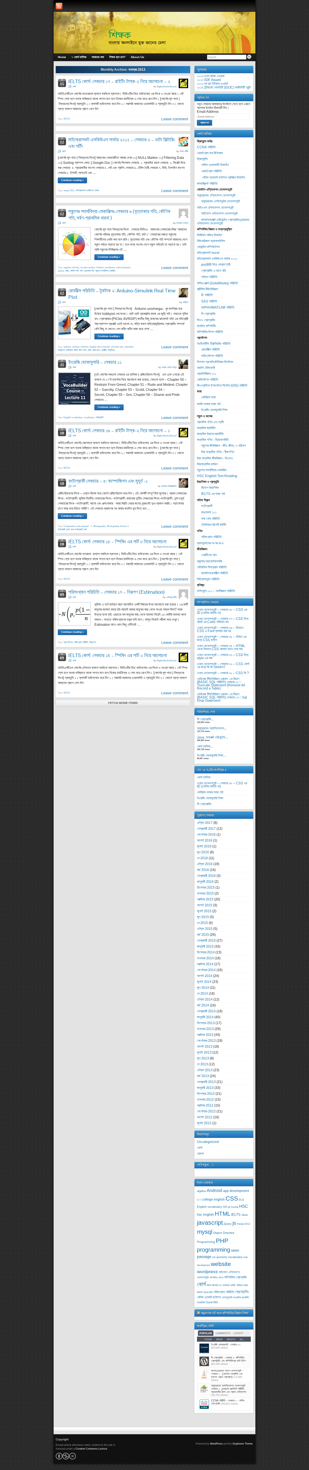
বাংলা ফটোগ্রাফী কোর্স (79, 529)
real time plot (117, 346)
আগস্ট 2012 (204, 1117)
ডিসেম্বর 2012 (206, 1093)
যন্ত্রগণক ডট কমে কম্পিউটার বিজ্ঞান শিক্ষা (224, 1312)
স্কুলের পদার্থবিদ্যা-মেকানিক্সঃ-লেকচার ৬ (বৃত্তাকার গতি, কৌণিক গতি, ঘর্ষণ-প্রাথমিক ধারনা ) (119, 214)
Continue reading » (72, 180)
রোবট (89, 350)
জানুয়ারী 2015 (205, 946)
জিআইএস (216, 1285)
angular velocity (71, 267)
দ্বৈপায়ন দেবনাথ (182, 223)
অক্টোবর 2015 (205, 899)
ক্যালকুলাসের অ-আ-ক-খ (210, 543)
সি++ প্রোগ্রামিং (206, 320)
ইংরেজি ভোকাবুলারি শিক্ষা (214, 410)
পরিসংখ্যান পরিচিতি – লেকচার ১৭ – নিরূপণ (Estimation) (116, 592)
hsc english (205, 1214)
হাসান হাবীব (184, 151)
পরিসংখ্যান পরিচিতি (81, 642)
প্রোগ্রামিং (242, 1291)
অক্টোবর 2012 (205, 1105)
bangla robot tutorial (100, 346)
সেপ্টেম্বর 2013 (206, 1040)
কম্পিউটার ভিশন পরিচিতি (210, 332)
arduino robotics (80, 346)
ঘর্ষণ (81, 270)
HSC (243, 1206)
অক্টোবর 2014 (205, 964)
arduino (67, 346)
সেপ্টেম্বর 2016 (206, 834)
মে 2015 (202, 923)
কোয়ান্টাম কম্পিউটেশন (208, 247)
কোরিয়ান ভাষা (208, 397)
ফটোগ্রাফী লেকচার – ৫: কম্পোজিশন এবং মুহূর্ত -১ (108, 481)
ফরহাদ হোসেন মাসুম (169, 367)
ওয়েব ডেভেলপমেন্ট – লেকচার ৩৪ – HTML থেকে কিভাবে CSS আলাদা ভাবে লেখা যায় (221, 647)
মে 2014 (202, 993)
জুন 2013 (203, 1058)
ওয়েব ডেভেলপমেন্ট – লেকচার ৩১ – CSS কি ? (223, 673)
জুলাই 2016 (204, 846)
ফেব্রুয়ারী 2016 (206, 875)
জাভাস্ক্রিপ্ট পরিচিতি (207, 183)
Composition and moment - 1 (77, 526)
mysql (204, 1231)
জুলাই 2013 (204, 1052)
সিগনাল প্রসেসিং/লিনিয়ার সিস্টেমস (215, 362)
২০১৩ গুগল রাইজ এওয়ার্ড (210, 76)
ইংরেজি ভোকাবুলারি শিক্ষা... (211, 755)
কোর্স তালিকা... (205, 746)
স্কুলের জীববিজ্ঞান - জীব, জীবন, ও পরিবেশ (223, 445)
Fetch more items (123, 703)
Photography (99, 526)
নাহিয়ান (185, 302)
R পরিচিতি (207, 295)
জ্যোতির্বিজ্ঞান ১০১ (206, 373)
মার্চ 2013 (203, 1076)
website (221, 1264)
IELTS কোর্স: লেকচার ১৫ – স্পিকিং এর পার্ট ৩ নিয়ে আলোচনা (117, 541)
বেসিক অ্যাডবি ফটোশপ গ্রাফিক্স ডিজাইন (223, 177)
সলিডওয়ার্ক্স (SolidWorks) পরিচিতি (217, 283)
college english (213, 1199)
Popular (205, 1333)
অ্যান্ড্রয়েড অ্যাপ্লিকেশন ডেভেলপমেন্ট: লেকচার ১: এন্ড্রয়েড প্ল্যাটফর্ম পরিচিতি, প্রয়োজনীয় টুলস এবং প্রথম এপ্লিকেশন (228, 1388)
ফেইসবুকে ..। (205, 1164)
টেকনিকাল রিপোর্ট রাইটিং (213, 524)
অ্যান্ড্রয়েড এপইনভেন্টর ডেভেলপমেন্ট (220, 201)
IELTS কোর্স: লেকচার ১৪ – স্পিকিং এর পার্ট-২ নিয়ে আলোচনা (117, 655)
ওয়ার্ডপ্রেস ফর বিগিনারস (210, 153)
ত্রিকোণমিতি (208, 1292)
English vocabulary (72, 417)
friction (100, 267)
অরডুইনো (61, 350)
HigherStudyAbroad (167, 86)
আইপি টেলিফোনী (206, 368)
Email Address (208, 111)
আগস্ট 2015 (204, 905)
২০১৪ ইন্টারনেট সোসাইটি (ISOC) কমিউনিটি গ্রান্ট (224, 87)
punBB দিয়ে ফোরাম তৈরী (215, 264)
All (242, 1339)
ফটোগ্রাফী (207, 506)
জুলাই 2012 (204, 1123)
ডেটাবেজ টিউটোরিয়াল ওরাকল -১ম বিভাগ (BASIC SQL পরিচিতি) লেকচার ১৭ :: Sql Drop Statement (222, 697)
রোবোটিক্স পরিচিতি (210, 349)
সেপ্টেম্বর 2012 (206, 1111)
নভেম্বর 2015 (205, 893)
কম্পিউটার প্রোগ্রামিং (235, 1277)
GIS (225, 1206)
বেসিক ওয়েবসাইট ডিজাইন (215, 165)
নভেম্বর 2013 (205, 1029)
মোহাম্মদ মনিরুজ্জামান (169, 486)
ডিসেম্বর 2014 (206, 952)
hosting (234, 1207)
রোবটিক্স (104, 350)
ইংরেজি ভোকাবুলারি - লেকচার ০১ (225, 1344)
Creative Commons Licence (91, 1448)
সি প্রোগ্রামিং (208, 313)
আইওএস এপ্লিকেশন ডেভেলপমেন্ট (215, 207)
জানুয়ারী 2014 (205, 1017)
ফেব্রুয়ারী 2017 (206, 828)
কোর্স (74, 86)
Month (231, 1339)
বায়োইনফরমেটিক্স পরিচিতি (214, 573)
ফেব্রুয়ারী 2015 (206, 940)
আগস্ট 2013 (204, 1046)
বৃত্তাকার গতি (89, 270)
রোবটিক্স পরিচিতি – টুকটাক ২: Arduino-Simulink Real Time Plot (122, 293)
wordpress (207, 1271)
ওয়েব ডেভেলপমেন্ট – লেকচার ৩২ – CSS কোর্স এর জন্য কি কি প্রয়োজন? (223, 665)
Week (219, 1339)
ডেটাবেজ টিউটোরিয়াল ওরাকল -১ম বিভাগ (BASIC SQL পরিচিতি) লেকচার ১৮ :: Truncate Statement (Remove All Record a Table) (221, 683)
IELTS (66, 118)
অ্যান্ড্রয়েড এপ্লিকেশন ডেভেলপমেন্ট (216, 195)
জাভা (209, 1285)
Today (208, 1339)
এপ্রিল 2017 (205, 822)
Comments (222, 1333)
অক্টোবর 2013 (205, 1035)
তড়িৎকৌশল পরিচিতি (212, 356)
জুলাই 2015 (204, 911)
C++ (199, 1199)
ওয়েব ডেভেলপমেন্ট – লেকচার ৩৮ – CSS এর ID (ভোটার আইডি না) (222, 611)
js (234, 1223)
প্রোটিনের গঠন (209, 555)
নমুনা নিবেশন (68, 642)
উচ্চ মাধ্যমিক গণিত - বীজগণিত (217, 452)
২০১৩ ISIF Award (209, 80)
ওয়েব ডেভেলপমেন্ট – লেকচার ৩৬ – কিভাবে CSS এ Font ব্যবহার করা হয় (220, 629)
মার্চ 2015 (203, 934)
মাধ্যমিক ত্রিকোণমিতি (207, 1302)
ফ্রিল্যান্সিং (202, 159)
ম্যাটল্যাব (69, 350)
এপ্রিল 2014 (205, 999)
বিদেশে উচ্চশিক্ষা (210, 487)
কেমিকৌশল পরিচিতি (207, 379)
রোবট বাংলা (96, 350)
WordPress (216, 1443)
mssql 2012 (69, 190)
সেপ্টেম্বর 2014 (206, 970)
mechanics (110, 267)
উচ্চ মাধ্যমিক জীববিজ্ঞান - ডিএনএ (215, 458)
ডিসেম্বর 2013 (206, 1023)
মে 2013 (202, 1064)
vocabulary (88, 417)
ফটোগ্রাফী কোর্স (64, 529)
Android (214, 1190)
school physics (123, 267)
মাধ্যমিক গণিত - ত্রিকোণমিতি (213, 439)
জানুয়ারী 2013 (205, 1088)
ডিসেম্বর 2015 (206, 887)
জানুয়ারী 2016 (205, 881)
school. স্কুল (63, 270)
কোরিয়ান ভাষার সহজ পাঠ (210, 792)
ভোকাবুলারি (99, 417)
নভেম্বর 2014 (205, 958)
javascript (210, 1222)
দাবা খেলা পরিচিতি (210, 518)
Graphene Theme (242, 1443)
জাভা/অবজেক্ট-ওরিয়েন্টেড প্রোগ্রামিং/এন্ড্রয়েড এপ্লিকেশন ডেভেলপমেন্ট (223, 221)
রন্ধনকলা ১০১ (209, 512)
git (229, 1207)
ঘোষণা (200, 1153)
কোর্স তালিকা (203, 777)
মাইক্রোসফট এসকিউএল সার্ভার (87, 190)
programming (213, 1249)
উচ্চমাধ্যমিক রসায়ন (207, 464)
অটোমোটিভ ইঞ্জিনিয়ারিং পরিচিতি (213, 343)
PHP (222, 1240)
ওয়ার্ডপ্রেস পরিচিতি (211, 171)
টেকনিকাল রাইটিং (229, 1285)
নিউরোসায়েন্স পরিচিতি (208, 579)
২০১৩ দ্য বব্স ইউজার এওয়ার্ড (212, 83)
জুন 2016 (203, 852)
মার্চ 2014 (203, 1005)
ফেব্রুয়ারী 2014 (206, 1011)
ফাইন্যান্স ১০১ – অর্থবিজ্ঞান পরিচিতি (216, 591)
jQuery (228, 1223)
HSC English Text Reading (217, 476)
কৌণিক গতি (74, 270)
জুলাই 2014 (204, 982)
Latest (238, 1333)
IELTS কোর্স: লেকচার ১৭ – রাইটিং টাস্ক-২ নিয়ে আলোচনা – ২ (119, 81)
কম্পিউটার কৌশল (216, 1277)
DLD (241, 1199)
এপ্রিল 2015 (205, 929)
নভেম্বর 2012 (205, 1099)
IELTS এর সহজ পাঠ (213, 494)
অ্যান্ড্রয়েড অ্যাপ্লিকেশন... (212, 728)
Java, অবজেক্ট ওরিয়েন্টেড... (212, 737)
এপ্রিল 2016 (205, 864)
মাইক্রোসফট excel (208, 252)
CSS (232, 1198)
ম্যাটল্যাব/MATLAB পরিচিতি (217, 307)
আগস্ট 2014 (204, 976)
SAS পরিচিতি (209, 301)
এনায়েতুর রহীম (171, 597)
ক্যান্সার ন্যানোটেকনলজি (209, 561)
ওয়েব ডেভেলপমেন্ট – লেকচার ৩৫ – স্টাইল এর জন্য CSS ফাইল (221, 638)
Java (244, 1214)
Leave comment (174, 119)
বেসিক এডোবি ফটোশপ (209, 1297)
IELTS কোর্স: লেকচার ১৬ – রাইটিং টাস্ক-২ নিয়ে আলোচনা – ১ (119, 430)
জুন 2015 (203, 917)
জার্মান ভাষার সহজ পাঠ (209, 404)
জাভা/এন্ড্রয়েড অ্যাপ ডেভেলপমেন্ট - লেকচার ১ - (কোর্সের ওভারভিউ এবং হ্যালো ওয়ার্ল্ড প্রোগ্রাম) (227, 1374)
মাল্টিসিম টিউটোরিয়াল (207, 289)
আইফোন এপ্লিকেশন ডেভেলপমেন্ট (219, 213)
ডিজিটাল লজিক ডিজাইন (209, 235)
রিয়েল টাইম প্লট (80, 350)
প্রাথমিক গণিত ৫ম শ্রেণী (210, 422)
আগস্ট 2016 (204, 840)
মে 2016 (202, 858)
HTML (222, 1214)
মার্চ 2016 (203, 870)
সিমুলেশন (92, 642)
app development (236, 1191)
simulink (129, 346)
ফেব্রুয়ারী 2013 (206, 1082)
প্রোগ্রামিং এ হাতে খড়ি (213, 270)
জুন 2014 (203, 987)
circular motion (87, 267)
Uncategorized (208, 1142)
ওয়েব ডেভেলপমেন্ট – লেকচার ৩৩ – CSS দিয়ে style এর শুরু (222, 656)
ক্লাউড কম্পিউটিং (206, 326)
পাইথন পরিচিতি (209, 277)
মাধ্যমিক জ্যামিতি (206, 428)
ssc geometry (219, 1257)
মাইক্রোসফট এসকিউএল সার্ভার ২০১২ (217, 258)
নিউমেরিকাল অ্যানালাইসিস (211, 241)
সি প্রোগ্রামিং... (205, 719)
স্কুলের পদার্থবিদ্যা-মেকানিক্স (105, 270)
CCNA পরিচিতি (206, 147)
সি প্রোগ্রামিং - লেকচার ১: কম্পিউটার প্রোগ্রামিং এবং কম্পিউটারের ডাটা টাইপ (228, 1359)
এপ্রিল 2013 (205, 1070)
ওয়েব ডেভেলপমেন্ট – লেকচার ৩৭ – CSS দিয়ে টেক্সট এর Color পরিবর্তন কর (222, 620)
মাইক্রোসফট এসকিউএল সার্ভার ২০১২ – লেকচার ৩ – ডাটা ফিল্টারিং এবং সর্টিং (121, 142)
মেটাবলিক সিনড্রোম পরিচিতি (212, 567)
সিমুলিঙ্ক (111, 350)
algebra (201, 1191)
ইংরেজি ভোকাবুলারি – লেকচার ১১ (94, 362)
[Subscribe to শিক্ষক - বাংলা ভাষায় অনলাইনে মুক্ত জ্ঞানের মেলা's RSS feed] (59, 6)
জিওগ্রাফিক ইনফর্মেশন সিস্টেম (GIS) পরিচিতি (222, 385)
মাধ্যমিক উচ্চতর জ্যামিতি (210, 434)
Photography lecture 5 (118, 526)
